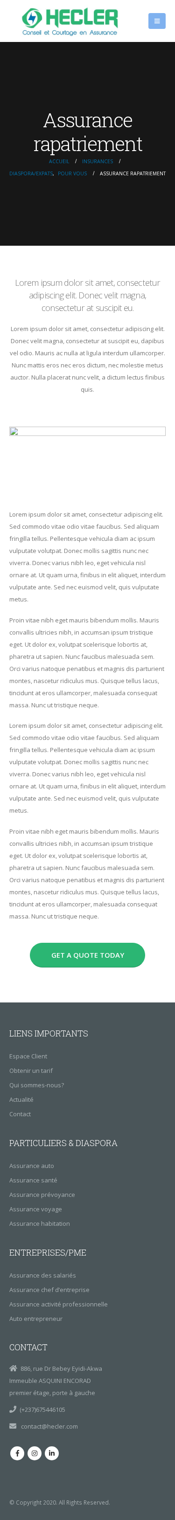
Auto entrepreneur (36, 1318)
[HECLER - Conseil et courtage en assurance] (72, 21)
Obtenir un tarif (31, 1070)
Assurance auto (31, 1165)
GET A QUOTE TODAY (87, 955)
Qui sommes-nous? (36, 1085)
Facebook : (17, 1453)
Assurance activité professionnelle (58, 1304)
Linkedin (52, 1453)
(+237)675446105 (42, 1409)
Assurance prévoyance (42, 1194)
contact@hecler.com (49, 1426)
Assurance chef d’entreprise (49, 1289)
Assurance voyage (35, 1209)
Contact (20, 1114)
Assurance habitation (39, 1223)
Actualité (21, 1099)
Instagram (35, 1453)
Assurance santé (33, 1180)
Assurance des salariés (42, 1275)
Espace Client (28, 1056)
